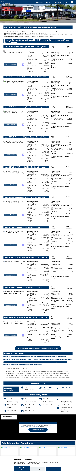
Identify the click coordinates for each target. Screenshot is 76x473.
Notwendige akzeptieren (22, 468)
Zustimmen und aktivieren (38, 429)
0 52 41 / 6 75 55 (65, 387)
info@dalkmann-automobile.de (47, 388)
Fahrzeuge (39, 2)
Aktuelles (57, 2)
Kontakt (65, 2)
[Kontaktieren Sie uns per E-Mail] (72, 2)
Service (48, 2)
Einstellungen (37, 469)
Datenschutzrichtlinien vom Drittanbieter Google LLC (30, 426)
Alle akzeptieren (53, 469)
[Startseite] (6, 2)
